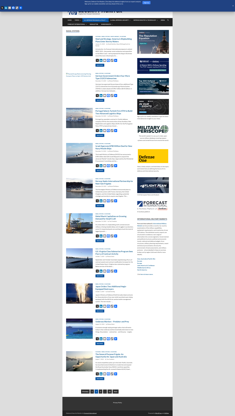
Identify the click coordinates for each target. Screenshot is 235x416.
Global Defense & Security (119, 20)
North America (115, 36)
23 (110, 391)
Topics (77, 20)
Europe (139, 263)
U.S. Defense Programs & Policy (95, 20)
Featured (98, 36)
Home (70, 20)
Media (163, 20)
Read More (99, 65)
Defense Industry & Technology (144, 20)
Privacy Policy (117, 402)
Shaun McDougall (121, 44)
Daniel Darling (111, 291)
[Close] (233, 6)
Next (115, 391)
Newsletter (94, 24)
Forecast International (76, 24)
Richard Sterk (110, 256)
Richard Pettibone (114, 81)
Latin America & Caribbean (146, 265)
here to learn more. (147, 274)
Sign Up (146, 2)
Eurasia (139, 261)
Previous (85, 391)
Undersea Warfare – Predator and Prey (112, 321)
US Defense (123, 36)
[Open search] (168, 20)
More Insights (106, 24)
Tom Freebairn (113, 221)
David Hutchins (112, 44)
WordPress (158, 413)
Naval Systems (106, 36)
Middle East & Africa (143, 268)
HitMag (166, 413)
